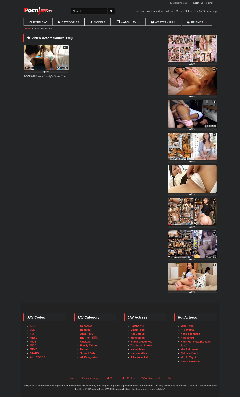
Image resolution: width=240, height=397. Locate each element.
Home (27, 28)
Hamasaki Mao (139, 353)
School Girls (87, 353)
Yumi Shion (137, 337)
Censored (86, 326)
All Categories (89, 357)
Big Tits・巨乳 (88, 337)
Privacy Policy (90, 378)
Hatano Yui (137, 326)
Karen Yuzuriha (190, 361)
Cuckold (85, 341)
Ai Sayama (187, 329)
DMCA (108, 378)
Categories (70, 22)
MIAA (33, 345)
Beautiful (85, 329)
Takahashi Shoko (141, 345)
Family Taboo (88, 345)
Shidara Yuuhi (189, 353)
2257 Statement (150, 378)
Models (99, 22)
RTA (168, 378)
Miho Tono (187, 326)
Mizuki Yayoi (188, 357)
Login (196, 2)
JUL (32, 329)
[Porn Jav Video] (38, 11)
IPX (32, 333)
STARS (34, 353)
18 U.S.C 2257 (127, 378)
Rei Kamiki (187, 337)
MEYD (34, 337)
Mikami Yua (137, 329)
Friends (197, 22)
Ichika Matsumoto (141, 341)
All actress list (139, 357)
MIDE (33, 341)
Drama (84, 349)
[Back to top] (229, 387)
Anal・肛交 (87, 333)
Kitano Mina (137, 349)
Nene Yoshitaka (190, 333)
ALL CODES (37, 357)
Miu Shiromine (189, 349)
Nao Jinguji (137, 333)
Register (209, 2)
